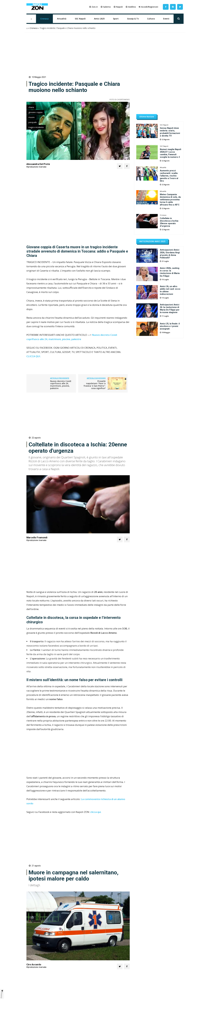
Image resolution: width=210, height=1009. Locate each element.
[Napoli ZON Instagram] (172, 7)
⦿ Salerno (106, 6)
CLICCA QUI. (33, 356)
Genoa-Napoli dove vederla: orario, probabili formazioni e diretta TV (170, 132)
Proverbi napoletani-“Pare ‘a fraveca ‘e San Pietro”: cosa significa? (95, 385)
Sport (116, 18)
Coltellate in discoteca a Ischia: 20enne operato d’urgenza (169, 222)
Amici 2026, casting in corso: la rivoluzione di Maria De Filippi (170, 272)
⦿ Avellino (131, 6)
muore (31, 117)
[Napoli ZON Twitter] (180, 7)
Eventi (166, 18)
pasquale (32, 122)
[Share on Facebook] (127, 166)
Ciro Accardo (33, 964)
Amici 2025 (99, 18)
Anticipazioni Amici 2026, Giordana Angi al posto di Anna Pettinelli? (170, 254)
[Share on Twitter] (120, 166)
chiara (31, 107)
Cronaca (44, 18)
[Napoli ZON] (37, 6)
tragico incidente (36, 127)
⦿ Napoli (118, 6)
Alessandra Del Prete (38, 164)
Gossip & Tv (133, 18)
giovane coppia (35, 112)
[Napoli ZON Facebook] (165, 7)
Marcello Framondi (36, 537)
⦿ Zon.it (93, 6)
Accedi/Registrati (149, 6)
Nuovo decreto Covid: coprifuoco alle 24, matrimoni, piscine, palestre (60, 385)
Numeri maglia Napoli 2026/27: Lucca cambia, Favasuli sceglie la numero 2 (170, 153)
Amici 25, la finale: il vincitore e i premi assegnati (170, 326)
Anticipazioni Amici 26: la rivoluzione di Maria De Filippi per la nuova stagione (169, 308)
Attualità (61, 18)
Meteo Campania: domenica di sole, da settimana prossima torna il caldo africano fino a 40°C (170, 199)
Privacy (1, 995)
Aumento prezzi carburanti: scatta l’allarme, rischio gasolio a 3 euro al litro (169, 175)
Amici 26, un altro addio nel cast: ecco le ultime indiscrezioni (170, 290)
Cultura (151, 18)
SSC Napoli (80, 18)
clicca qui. (95, 812)
